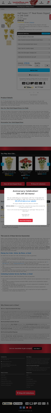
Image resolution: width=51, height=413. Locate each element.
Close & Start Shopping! (26, 220)
